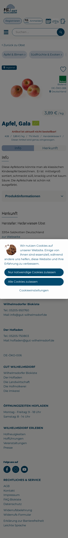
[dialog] (34, 269)
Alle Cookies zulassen (23, 281)
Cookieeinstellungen (34, 290)
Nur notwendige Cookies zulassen (32, 272)
